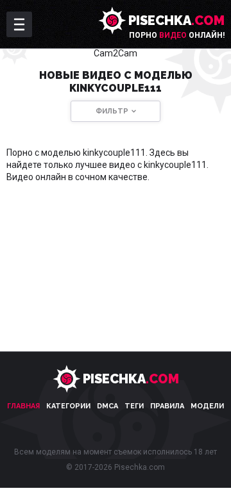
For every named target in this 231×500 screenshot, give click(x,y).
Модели (207, 406)
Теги (134, 406)
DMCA (107, 406)
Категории (68, 406)
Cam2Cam (115, 53)
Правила (167, 406)
